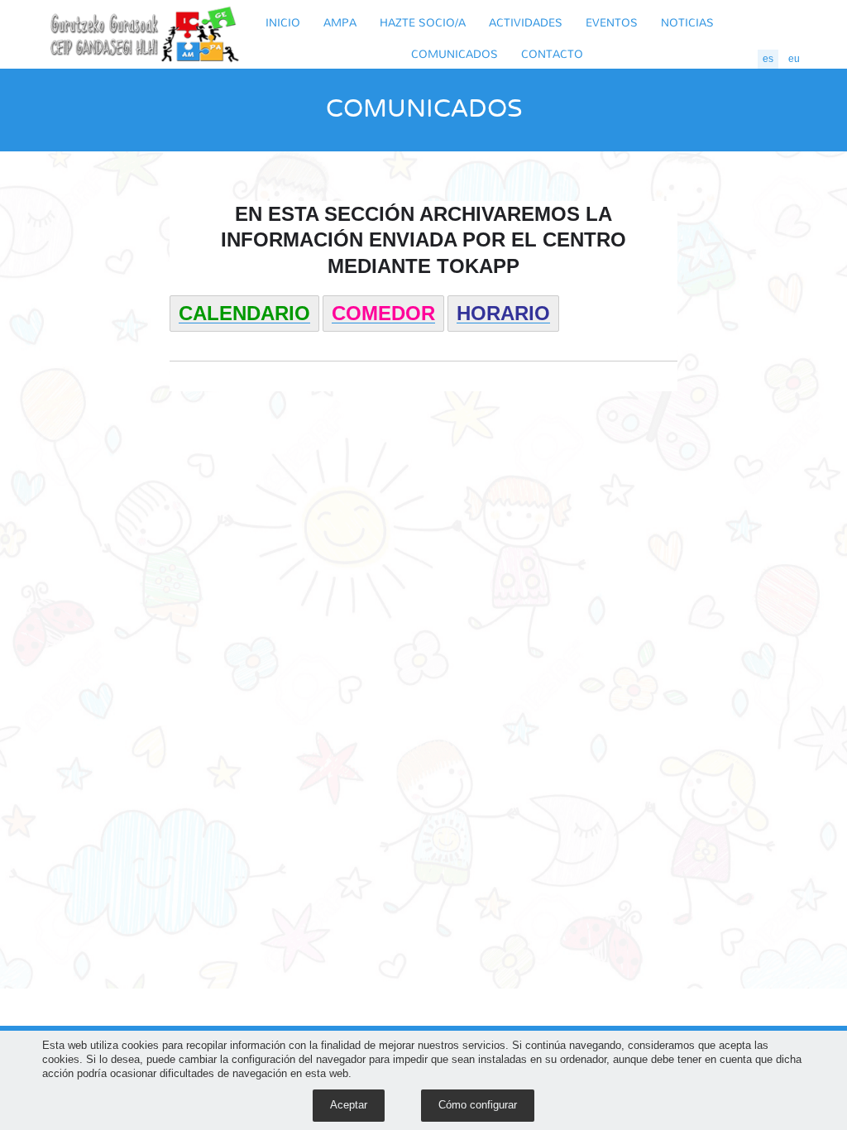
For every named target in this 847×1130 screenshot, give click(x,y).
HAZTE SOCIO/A (423, 22)
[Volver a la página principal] (145, 34)
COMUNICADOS (454, 53)
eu (794, 59)
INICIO (283, 22)
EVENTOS (612, 22)
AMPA (340, 22)
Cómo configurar (477, 1105)
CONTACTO (552, 53)
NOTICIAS (687, 22)
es (768, 59)
